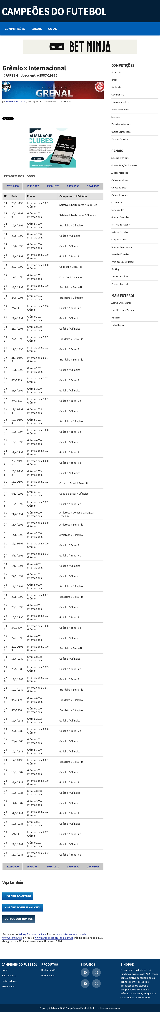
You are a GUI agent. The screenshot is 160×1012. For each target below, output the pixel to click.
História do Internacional (23, 907)
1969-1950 (73, 186)
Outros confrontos (19, 919)
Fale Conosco (9, 975)
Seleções (115, 116)
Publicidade (48, 975)
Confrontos (117, 202)
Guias (52, 29)
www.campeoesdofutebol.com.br (54, 937)
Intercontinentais (120, 102)
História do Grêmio (18, 896)
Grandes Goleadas (120, 217)
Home (5, 970)
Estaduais (116, 72)
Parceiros (115, 317)
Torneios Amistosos (121, 124)
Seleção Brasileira (120, 157)
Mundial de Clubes (120, 109)
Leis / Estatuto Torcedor (123, 310)
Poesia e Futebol (119, 284)
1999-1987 (33, 186)
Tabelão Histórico (119, 276)
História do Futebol (120, 224)
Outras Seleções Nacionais (124, 165)
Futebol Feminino (119, 139)
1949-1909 (93, 186)
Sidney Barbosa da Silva (16, 101)
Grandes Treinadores (121, 246)
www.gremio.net (12, 937)
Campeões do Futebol (54, 11)
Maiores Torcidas (119, 232)
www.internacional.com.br (71, 934)
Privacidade (8, 986)
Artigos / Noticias (119, 172)
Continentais (117, 94)
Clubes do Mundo (119, 195)
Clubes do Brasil (119, 187)
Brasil (114, 79)
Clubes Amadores (119, 180)
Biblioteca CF (48, 970)
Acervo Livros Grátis (121, 302)
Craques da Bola (119, 239)
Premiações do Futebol (122, 261)
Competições (15, 29)
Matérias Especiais (120, 254)
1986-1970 (53, 186)
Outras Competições (121, 131)
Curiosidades (117, 209)
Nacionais (116, 87)
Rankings (115, 269)
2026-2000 (12, 186)
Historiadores (9, 981)
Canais (36, 29)
